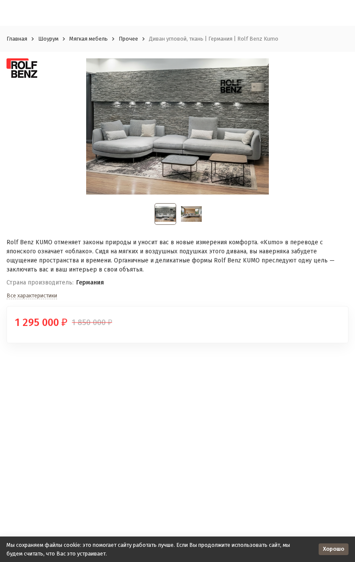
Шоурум (48, 38)
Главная (16, 38)
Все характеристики (31, 295)
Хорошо (333, 549)
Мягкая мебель (88, 38)
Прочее (128, 38)
